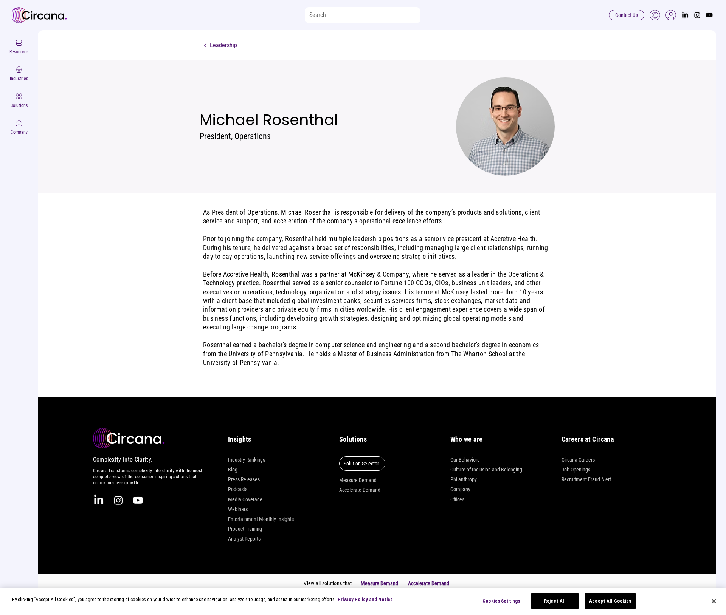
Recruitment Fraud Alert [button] (586, 479)
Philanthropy (463, 479)
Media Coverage (245, 499)
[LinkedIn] (685, 15)
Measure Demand (358, 480)
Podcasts (237, 489)
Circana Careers (578, 460)
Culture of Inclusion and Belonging (486, 470)
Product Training (245, 529)
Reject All (555, 601)
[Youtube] (709, 15)
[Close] (714, 601)
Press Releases (244, 479)
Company (460, 489)
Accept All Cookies (610, 601)
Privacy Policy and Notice (365, 599)
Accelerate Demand (359, 490)
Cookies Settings (501, 601)
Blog (232, 470)
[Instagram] (697, 15)
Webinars (238, 509)
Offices (457, 499)
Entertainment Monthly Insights (261, 519)
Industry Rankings (246, 460)
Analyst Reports (244, 539)
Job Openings (576, 470)
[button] (671, 15)
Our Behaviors (464, 460)
